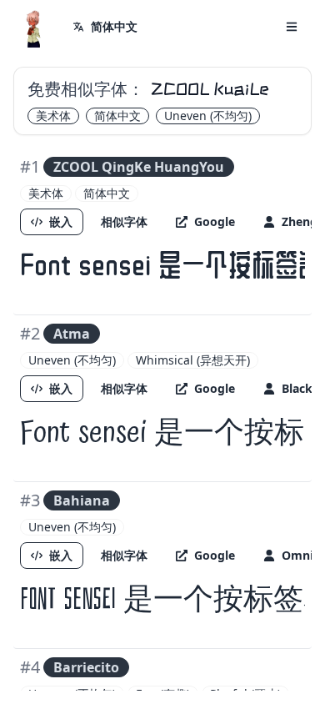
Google (214, 221)
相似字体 (124, 221)
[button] (292, 27)
